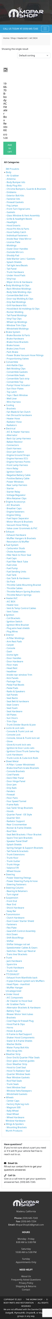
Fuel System (12, 544)
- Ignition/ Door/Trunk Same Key (22, 751)
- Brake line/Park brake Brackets (22, 767)
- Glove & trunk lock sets (18, 744)
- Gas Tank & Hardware (17, 578)
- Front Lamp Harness (16, 465)
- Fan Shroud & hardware (18, 415)
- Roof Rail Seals (13, 1080)
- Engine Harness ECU (16, 458)
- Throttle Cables (14, 588)
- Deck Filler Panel (14, 777)
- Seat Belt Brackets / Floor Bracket (23, 834)
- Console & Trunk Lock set (19, 731)
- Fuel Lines (11, 564)
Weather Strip (13, 1054)
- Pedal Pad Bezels (14, 684)
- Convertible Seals (15, 375)
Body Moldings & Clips (17, 285)
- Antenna (10, 178)
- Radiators (11, 425)
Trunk (9, 957)
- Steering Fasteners (15, 884)
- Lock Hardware (14, 754)
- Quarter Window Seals (17, 1074)
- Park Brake (11, 351)
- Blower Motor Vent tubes (19, 1014)
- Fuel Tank (11, 574)
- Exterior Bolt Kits (14, 195)
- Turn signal (11, 894)
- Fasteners (11, 924)
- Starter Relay (12, 491)
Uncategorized (13, 990)
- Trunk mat (11, 970)
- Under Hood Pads (15, 275)
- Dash (8, 651)
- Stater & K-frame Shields (18, 1040)
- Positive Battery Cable (17, 478)
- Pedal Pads (11, 688)
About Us (26, 1276)
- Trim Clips (11, 721)
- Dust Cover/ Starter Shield (19, 921)
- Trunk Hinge (12, 864)
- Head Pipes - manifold (17, 984)
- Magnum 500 (13, 1107)
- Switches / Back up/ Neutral (20, 951)
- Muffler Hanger (14, 987)
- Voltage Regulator (15, 495)
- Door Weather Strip (16, 1064)
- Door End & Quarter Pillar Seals (22, 1057)
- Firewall (10, 794)
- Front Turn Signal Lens (17, 208)
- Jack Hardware (13, 960)
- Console (10, 648)
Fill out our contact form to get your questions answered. (23, 1166)
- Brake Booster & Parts (17, 335)
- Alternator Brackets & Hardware (22, 1007)
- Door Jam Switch (14, 451)
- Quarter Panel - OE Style (18, 814)
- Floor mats (11, 664)
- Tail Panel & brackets (16, 851)
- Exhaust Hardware (15, 535)
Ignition (10, 614)
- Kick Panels (11, 678)
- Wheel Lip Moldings (16, 322)
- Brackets (10, 408)
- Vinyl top (10, 278)
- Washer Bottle (13, 1044)
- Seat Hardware (13, 711)
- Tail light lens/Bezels (16, 265)
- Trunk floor (11, 857)
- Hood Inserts (12, 225)
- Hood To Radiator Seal (17, 1070)
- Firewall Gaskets (14, 202)
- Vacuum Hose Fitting (16, 525)
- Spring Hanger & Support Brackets (24, 847)
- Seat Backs (11, 698)
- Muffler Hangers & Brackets (20, 538)
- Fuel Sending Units (15, 571)
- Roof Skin (11, 831)
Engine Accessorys (15, 501)
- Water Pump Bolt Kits (17, 1047)
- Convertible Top (14, 381)
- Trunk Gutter (12, 861)
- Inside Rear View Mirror (18, 238)
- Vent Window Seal (15, 1087)
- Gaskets (10, 212)
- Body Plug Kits (13, 185)
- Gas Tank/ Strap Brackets (19, 807)
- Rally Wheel (12, 1110)
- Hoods (9, 811)
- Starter (9, 488)
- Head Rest (11, 668)
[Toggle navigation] (45, 28)
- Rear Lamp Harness (16, 485)
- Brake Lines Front (15, 348)
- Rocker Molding (14, 312)
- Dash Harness (13, 448)
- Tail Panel (11, 268)
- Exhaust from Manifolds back (21, 977)
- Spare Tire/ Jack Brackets (19, 837)
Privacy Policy (26, 1282)
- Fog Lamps (11, 205)
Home (6, 38)
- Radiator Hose (13, 421)
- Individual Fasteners (16, 235)
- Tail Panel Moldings (16, 315)
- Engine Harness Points (17, 461)
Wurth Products (14, 1130)
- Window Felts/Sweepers (18, 1090)
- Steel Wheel (12, 1114)
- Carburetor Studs (15, 548)
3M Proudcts (12, 168)
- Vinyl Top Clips (13, 318)
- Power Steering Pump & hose (21, 881)
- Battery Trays (12, 1010)
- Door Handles (13, 658)
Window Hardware (15, 1120)
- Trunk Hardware (14, 272)
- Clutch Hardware (14, 917)
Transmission (13, 914)
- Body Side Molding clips (18, 292)
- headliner (11, 671)
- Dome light (11, 654)
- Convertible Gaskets (16, 371)
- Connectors (12, 445)
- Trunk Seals (12, 1084)
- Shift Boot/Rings (14, 937)
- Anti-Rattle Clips (14, 365)
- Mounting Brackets (16, 1127)
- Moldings (11, 245)
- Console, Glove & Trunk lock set (22, 738)
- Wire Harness (13, 401)
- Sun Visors (11, 718)
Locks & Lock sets (15, 728)
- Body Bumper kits (15, 182)
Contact (26, 1289)
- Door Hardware (14, 661)
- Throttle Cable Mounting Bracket (23, 584)
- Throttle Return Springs (18, 594)
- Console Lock (13, 734)
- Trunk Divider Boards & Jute (20, 724)
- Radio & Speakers (15, 691)
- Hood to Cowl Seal (15, 1067)
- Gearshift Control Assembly (20, 931)
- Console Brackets (15, 771)
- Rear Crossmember (16, 824)
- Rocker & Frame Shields (18, 827)
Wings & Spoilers (15, 1124)
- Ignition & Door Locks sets (19, 747)
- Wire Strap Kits (13, 1050)
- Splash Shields (13, 262)
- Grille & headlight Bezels (18, 218)
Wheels (10, 1097)
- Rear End (10, 904)
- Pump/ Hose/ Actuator (17, 385)
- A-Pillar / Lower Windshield (20, 764)
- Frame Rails (12, 804)
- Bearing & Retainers (16, 891)
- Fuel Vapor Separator (17, 518)
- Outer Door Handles (16, 248)
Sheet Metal (12, 761)
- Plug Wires (11, 631)
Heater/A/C (22, 38)
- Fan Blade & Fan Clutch (18, 411)
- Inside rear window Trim (18, 674)
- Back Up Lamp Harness (18, 438)
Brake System (13, 331)
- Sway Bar (10, 911)
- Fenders (10, 791)
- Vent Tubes (11, 611)
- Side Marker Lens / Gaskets (20, 258)
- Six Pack (10, 581)
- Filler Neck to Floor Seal (18, 554)
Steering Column (15, 887)
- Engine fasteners (14, 511)
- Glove (9, 741)
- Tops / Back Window (16, 395)
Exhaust (10, 531)
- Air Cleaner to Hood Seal (18, 1000)
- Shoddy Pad (12, 255)
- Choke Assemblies (15, 551)
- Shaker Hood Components (20, 1037)
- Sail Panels (11, 694)
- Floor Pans (11, 797)
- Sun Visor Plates (14, 388)
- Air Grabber (12, 175)
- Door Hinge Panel (15, 781)
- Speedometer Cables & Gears (21, 947)
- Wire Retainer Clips (15, 498)
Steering (10, 874)
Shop (13, 38)
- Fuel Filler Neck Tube (16, 561)
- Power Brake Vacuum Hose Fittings (24, 355)
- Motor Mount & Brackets (19, 521)
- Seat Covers (12, 704)
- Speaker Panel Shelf (16, 841)
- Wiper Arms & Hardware (18, 282)
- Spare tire (11, 964)
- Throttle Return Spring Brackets (22, 591)
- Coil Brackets (12, 618)
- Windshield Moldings (17, 328)
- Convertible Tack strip (17, 378)
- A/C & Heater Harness (17, 431)
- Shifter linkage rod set (17, 944)
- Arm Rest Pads (13, 641)
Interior (10, 634)
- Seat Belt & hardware (17, 701)
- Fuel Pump (11, 568)
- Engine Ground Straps (17, 455)
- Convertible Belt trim (16, 295)
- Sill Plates (11, 714)
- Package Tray (13, 681)
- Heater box (11, 604)
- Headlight (11, 222)
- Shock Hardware (14, 907)
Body (8, 172)
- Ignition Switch (13, 471)
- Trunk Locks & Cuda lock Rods (21, 757)
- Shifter (9, 941)
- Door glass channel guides (20, 1060)
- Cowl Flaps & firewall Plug (19, 1020)
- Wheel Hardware (14, 1117)
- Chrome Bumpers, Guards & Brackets (25, 188)
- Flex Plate (11, 927)
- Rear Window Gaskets (17, 1077)
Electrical (10, 428)
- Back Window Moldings (18, 288)
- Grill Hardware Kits (15, 305)
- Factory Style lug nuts (17, 1104)
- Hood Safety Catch (15, 232)
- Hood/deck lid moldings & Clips (22, 308)
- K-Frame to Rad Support (18, 1034)
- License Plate (12, 242)
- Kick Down (11, 934)
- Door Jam (11, 784)
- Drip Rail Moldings (15, 302)
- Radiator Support (15, 821)
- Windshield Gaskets (16, 1094)
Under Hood (12, 994)
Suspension (12, 897)
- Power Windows (14, 481)
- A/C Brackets (12, 505)
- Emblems (10, 192)
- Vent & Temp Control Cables (20, 608)
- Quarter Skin (12, 817)
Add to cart (10, 148)
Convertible (12, 361)
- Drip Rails (11, 787)
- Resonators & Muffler (17, 541)
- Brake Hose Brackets (16, 341)
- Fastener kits (12, 198)
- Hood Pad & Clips (15, 1024)
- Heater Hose (12, 418)
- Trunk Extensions (15, 854)
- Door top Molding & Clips (19, 298)
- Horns (9, 1027)
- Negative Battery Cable (18, 475)
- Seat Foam (11, 708)
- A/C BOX (10, 601)
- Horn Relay (11, 468)
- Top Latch (11, 391)
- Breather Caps (13, 508)
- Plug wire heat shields (17, 628)
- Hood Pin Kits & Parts (17, 228)
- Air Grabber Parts (15, 1004)
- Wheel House (13, 871)
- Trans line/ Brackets (16, 954)
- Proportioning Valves (17, 358)
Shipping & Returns (26, 1286)
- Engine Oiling (13, 515)
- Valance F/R (12, 867)
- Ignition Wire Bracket (17, 624)
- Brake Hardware (14, 338)
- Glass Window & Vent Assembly (22, 215)
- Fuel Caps (11, 558)
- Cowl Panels (12, 774)
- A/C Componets (14, 997)
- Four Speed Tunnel (15, 801)
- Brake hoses (12, 345)
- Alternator (11, 435)
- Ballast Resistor (14, 441)
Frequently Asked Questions (26, 1279)
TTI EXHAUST (12, 974)
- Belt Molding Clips (15, 368)
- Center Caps (12, 1100)
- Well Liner (11, 398)
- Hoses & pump (13, 1030)
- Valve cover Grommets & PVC (21, 528)
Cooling (10, 405)
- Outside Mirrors (14, 252)
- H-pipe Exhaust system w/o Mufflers (25, 980)
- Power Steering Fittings (18, 877)
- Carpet (9, 644)
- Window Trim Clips (15, 325)
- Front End (11, 901)
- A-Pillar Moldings (14, 638)
